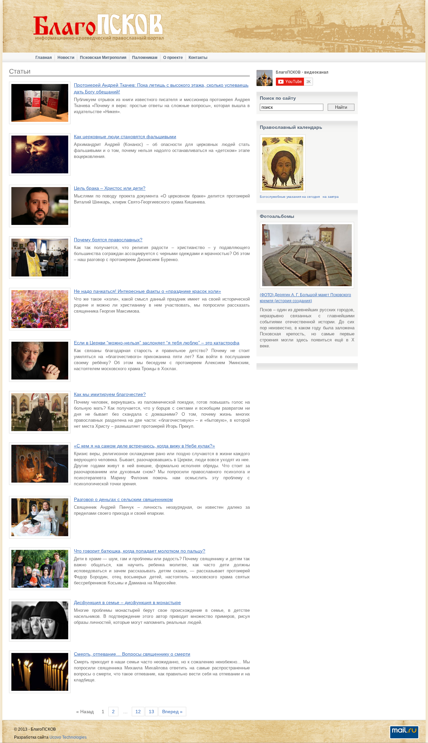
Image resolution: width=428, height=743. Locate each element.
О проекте (173, 57)
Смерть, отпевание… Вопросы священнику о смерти (132, 654)
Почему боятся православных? (108, 239)
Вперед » (172, 711)
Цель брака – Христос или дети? (109, 188)
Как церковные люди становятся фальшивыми (125, 136)
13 (151, 711)
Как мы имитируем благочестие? (110, 394)
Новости (66, 57)
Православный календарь (291, 127)
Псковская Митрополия (103, 57)
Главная (43, 57)
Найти (341, 107)
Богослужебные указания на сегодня (290, 196)
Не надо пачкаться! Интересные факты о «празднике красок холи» (147, 291)
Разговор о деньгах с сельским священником (123, 499)
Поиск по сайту (278, 98)
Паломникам (144, 57)
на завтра (331, 196)
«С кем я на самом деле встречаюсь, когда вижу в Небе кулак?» (144, 445)
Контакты (198, 57)
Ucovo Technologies (68, 737)
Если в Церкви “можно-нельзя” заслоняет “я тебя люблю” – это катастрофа (156, 342)
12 (138, 711)
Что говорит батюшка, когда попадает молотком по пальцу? (139, 551)
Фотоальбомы (277, 216)
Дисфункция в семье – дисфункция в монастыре (127, 602)
